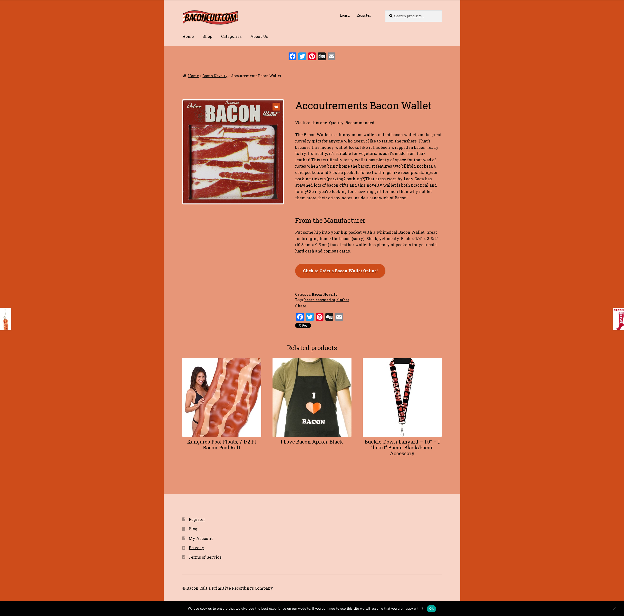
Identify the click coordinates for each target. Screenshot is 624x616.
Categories (231, 36)
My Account (201, 538)
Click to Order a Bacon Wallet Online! (340, 270)
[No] (614, 609)
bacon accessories (319, 299)
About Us (259, 36)
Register (363, 15)
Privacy (196, 547)
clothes (342, 299)
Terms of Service (205, 557)
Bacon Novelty (215, 75)
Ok (431, 608)
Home (188, 36)
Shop (207, 36)
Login (345, 15)
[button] (276, 107)
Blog (193, 528)
